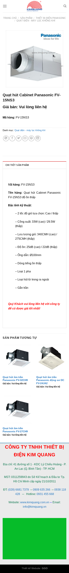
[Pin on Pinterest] (31, 138)
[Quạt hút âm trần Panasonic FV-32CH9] (18, 358)
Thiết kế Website (31, 568)
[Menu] (5, 6)
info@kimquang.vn (34, 506)
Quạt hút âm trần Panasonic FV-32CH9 (15, 379)
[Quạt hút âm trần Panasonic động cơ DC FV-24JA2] (51, 358)
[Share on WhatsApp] (6, 138)
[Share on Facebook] (12, 138)
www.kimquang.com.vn (34, 502)
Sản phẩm (26, 18)
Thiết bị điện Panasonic (51, 18)
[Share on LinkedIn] (38, 138)
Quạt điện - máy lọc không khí (35, 20)
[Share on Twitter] (19, 138)
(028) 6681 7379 (19, 489)
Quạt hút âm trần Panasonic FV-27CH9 (15, 430)
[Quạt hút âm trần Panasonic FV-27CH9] (18, 410)
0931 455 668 (45, 494)
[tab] (34, 165)
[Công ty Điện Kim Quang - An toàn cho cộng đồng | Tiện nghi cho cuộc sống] (34, 6)
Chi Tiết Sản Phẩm (17, 165)
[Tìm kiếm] (65, 6)
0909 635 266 (41, 489)
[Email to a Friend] (25, 138)
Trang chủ (10, 18)
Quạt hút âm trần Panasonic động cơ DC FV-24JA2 (50, 380)
